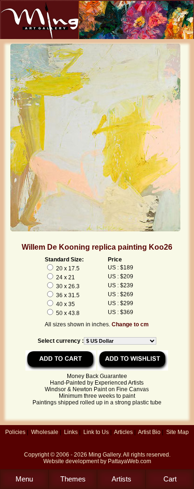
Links (71, 432)
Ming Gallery (105, 454)
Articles (123, 432)
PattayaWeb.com (129, 461)
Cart (170, 479)
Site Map (177, 432)
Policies (15, 432)
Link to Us (96, 432)
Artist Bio (149, 432)
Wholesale (44, 432)
